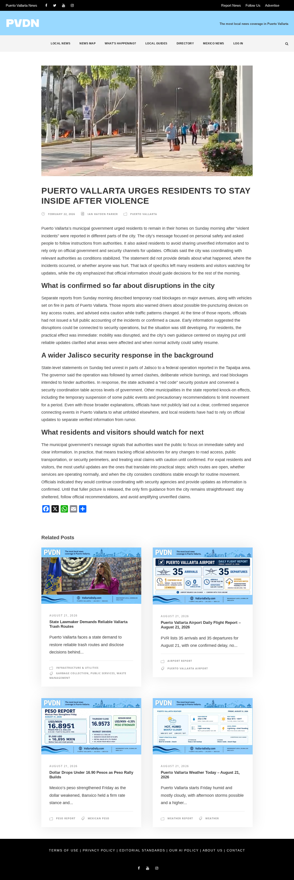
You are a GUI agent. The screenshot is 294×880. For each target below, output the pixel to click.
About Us (213, 850)
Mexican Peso (98, 818)
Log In (238, 43)
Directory (185, 43)
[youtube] (63, 5)
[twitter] (54, 5)
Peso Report (65, 818)
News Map (87, 43)
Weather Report (180, 818)
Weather (212, 818)
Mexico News (213, 43)
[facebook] (46, 5)
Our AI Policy (184, 850)
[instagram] (72, 5)
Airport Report (179, 660)
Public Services (102, 673)
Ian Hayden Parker (103, 214)
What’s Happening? (120, 43)
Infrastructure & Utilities (77, 667)
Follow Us (253, 5)
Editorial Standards (143, 850)
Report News (231, 5)
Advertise (272, 5)
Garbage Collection (72, 673)
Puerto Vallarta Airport (187, 668)
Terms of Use (64, 850)
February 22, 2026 (61, 214)
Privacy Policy (100, 850)
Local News (60, 43)
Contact (236, 850)
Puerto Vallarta (143, 214)
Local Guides (156, 43)
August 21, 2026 (63, 615)
